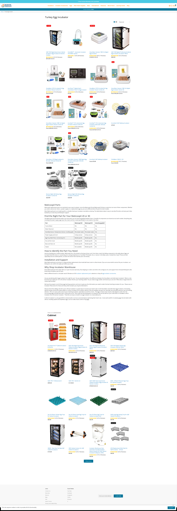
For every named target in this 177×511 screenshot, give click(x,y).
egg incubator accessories (109, 273)
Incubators (51, 5)
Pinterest (69, 499)
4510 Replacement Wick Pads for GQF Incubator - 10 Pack (118, 448)
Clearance (103, 5)
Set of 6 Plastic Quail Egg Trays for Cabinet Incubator (77, 415)
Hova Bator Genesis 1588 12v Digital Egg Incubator (99, 52)
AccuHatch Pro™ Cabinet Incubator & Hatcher (57, 346)
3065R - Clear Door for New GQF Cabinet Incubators (56, 448)
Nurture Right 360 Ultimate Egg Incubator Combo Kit (76, 194)
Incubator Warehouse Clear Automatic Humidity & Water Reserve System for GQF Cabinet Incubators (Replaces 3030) (98, 450)
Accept (171, 508)
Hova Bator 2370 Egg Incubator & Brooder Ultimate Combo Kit (54, 160)
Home (2, 11)
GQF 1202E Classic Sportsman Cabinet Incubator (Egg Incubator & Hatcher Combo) (99, 382)
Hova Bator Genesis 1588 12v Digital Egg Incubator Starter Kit (120, 89)
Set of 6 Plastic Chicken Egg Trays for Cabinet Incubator (56, 415)
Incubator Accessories (61, 5)
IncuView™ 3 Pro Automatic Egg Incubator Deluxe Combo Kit (76, 123)
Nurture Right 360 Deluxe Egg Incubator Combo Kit (53, 194)
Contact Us (47, 491)
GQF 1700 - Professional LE (55, 381)
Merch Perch (111, 5)
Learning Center (120, 5)
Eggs (71, 5)
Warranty (47, 493)
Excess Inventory (88, 9)
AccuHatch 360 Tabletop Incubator (120, 123)
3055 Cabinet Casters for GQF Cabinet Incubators (76, 448)
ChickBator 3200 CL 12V (117, 159)
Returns (47, 495)
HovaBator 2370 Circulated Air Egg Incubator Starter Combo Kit (98, 89)
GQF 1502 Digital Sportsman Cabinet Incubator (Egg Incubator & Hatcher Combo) (55, 53)
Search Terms (48, 501)
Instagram (69, 495)
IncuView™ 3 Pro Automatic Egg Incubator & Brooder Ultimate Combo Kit (98, 124)
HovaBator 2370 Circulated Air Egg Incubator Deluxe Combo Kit (55, 89)
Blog (128, 5)
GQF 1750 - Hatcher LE (74, 381)
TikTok (68, 497)
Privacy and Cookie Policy (51, 503)
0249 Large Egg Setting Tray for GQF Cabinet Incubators (119, 415)
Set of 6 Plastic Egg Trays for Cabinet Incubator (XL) (97, 415)
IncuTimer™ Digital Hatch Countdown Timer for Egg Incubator (77, 89)
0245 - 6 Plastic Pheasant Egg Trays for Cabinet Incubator (119, 381)
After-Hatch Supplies (79, 5)
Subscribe (118, 496)
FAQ (46, 499)
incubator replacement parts (83, 273)
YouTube (69, 491)
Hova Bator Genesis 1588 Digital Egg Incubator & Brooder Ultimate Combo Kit (77, 161)
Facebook (69, 493)
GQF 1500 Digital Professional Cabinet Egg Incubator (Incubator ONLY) (121, 52)
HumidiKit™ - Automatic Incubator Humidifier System (77, 52)
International (95, 5)
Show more (88, 461)
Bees (88, 5)
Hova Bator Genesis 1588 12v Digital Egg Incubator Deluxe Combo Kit (55, 123)
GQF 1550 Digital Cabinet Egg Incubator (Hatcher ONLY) (117, 346)
